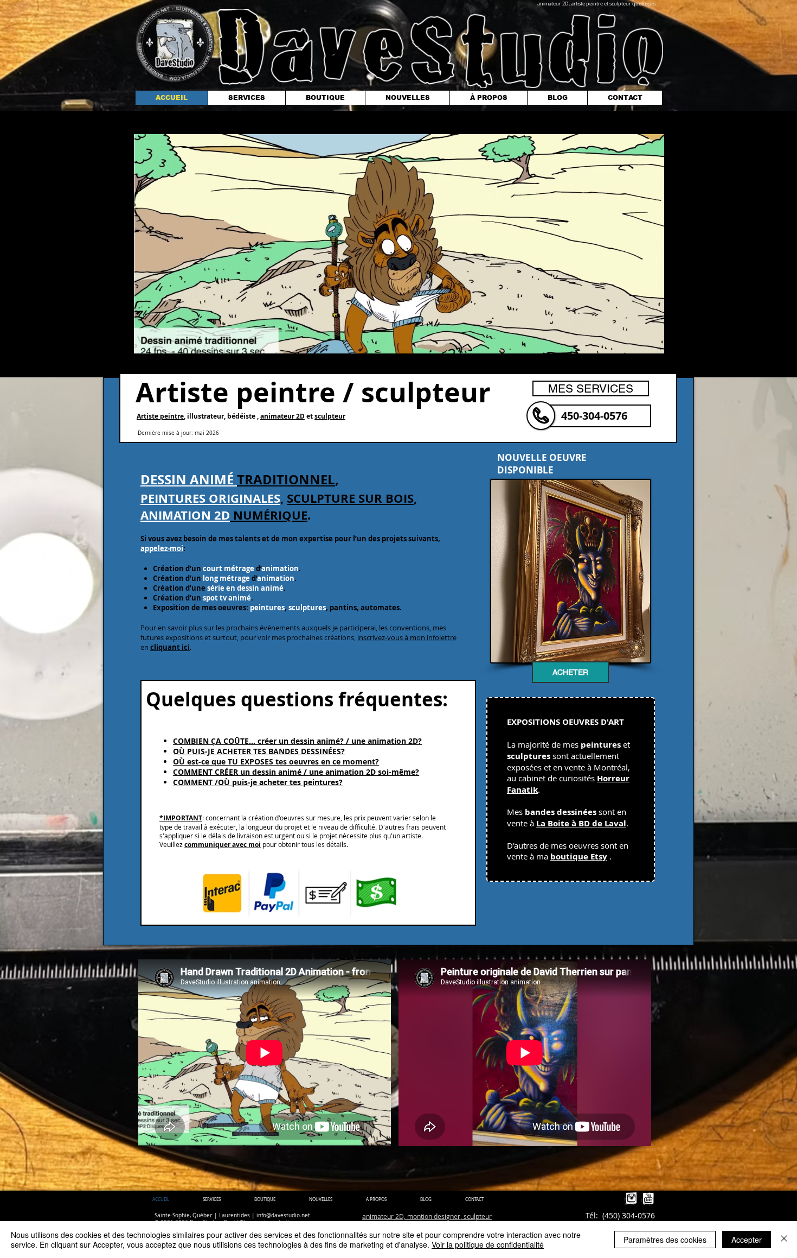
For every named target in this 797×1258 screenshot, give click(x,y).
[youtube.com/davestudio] (647, 1199)
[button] (399, 243)
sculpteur (329, 416)
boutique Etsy (578, 856)
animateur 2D (282, 416)
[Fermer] (783, 1239)
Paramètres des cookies (665, 1239)
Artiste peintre (160, 416)
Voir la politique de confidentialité (488, 1244)
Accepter (746, 1239)
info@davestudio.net (283, 1215)
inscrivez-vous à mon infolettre (407, 637)
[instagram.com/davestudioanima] (631, 1199)
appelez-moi (161, 548)
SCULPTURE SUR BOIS (350, 498)
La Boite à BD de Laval (581, 823)
